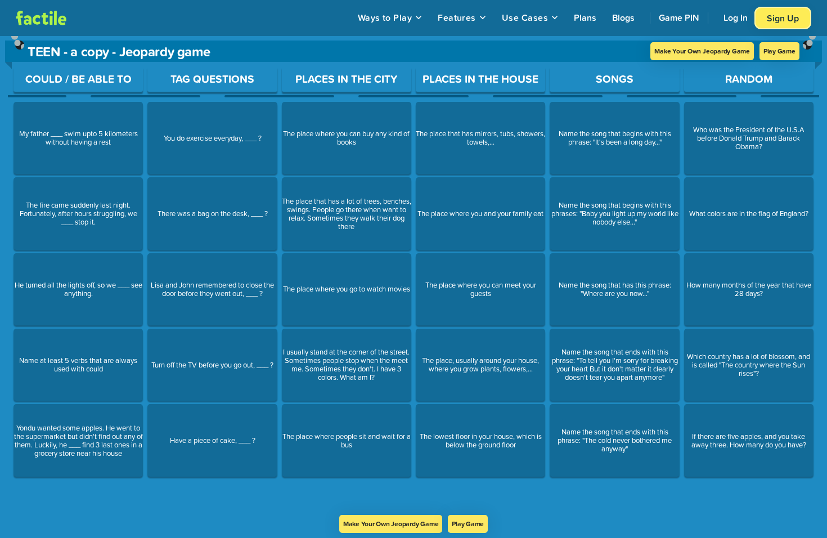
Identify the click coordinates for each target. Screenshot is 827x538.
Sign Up (783, 18)
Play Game (779, 51)
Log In (735, 17)
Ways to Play (385, 17)
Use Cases (525, 17)
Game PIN (679, 17)
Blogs (623, 17)
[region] (413, 275)
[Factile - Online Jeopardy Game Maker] (41, 18)
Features (457, 17)
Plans (585, 17)
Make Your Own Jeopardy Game (702, 51)
